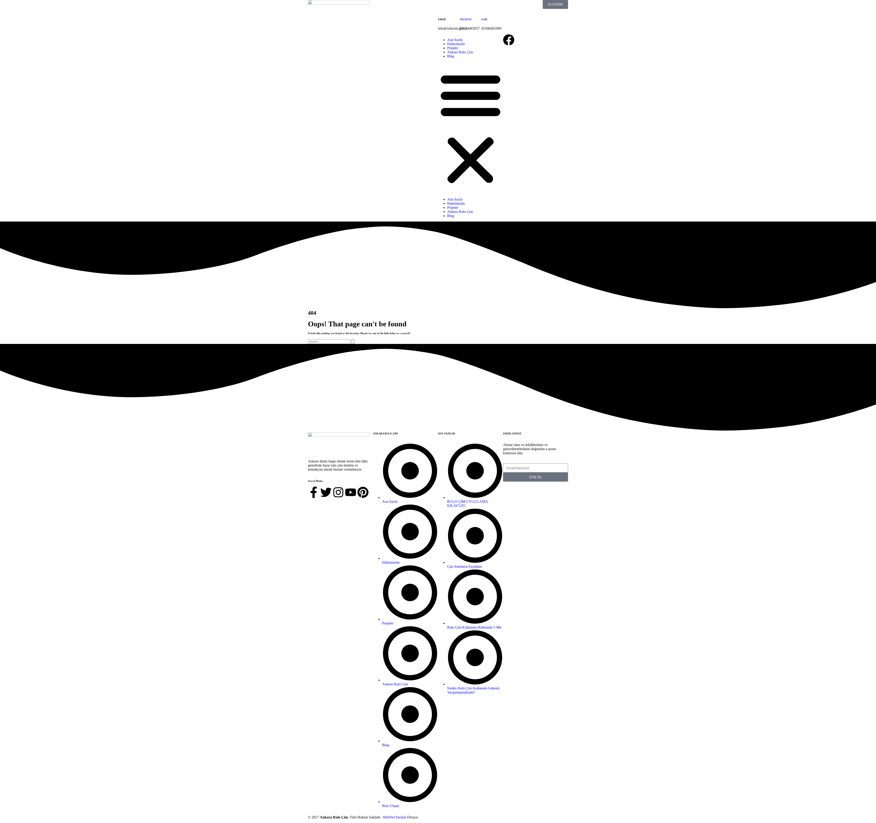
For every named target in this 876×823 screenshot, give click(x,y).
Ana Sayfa (454, 40)
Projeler (452, 48)
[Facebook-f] (313, 492)
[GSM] (487, 5)
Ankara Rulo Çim (460, 52)
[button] (470, 128)
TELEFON (466, 19)
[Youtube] (350, 492)
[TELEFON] (465, 5)
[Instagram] (338, 492)
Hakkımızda (456, 44)
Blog (450, 56)
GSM (484, 19)
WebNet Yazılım (394, 817)
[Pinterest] (363, 492)
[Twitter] (326, 492)
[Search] (353, 341)
